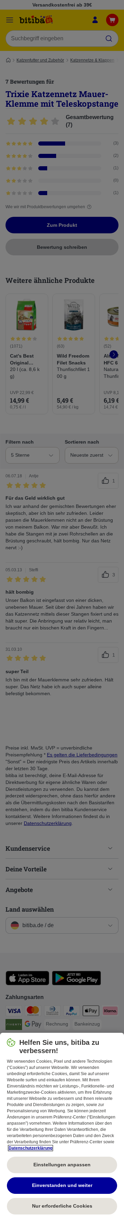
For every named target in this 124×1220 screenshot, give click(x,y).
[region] (62, 1126)
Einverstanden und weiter (62, 1185)
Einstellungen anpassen (62, 1164)
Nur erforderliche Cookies (62, 1206)
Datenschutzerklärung (30, 1148)
